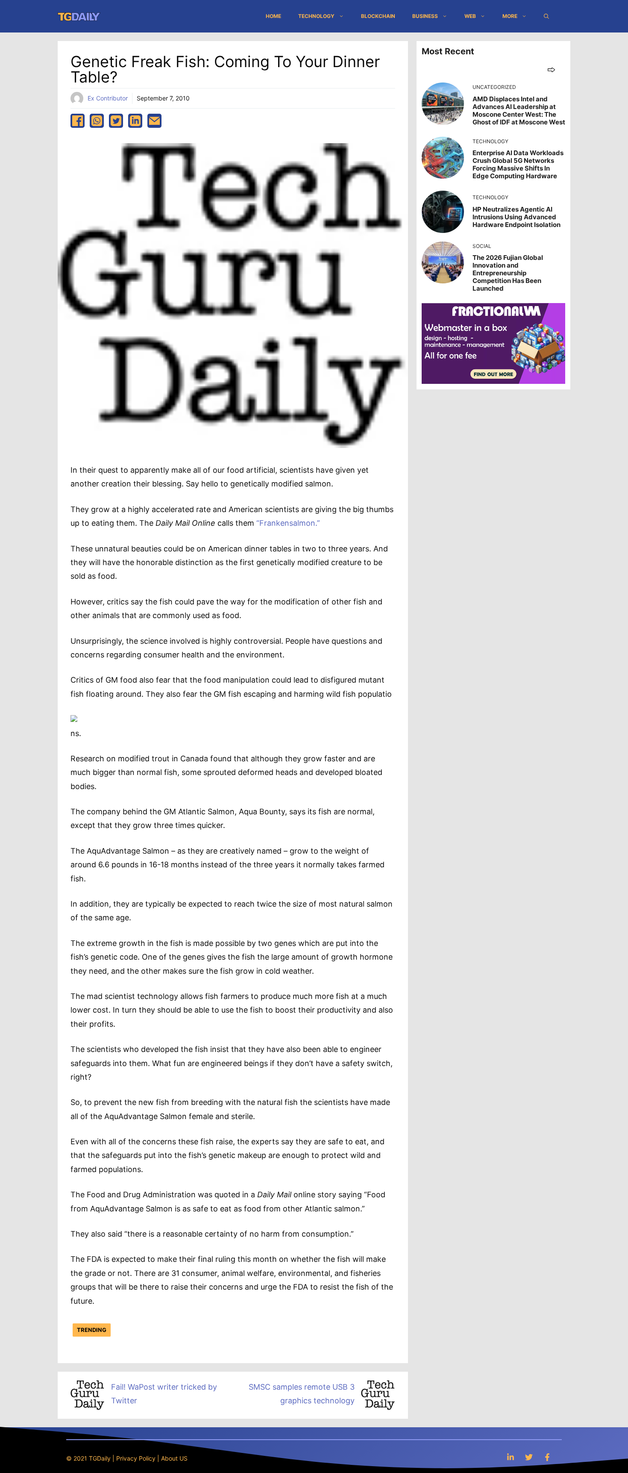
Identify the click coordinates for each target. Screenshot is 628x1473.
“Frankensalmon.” (288, 522)
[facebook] (77, 121)
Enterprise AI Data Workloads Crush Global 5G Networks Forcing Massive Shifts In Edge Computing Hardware (517, 164)
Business (425, 16)
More (509, 16)
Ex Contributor (108, 98)
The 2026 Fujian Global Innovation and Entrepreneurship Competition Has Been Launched (507, 272)
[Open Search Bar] (546, 16)
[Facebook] (547, 1457)
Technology (316, 16)
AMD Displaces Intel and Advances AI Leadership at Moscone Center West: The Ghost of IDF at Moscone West (518, 110)
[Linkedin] (510, 1457)
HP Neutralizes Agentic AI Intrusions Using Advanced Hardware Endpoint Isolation (516, 217)
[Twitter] (529, 1457)
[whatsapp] (97, 121)
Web (470, 16)
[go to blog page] (551, 69)
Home (273, 16)
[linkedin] (135, 121)
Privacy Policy (136, 1458)
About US (174, 1458)
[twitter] (116, 121)
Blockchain (378, 16)
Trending (91, 1329)
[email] (154, 121)
